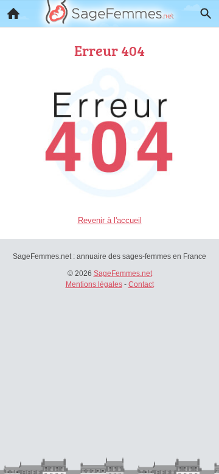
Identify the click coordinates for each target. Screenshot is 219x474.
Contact (141, 284)
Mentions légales (94, 284)
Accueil (13, 13)
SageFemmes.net (123, 273)
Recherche (205, 13)
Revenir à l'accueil (110, 220)
